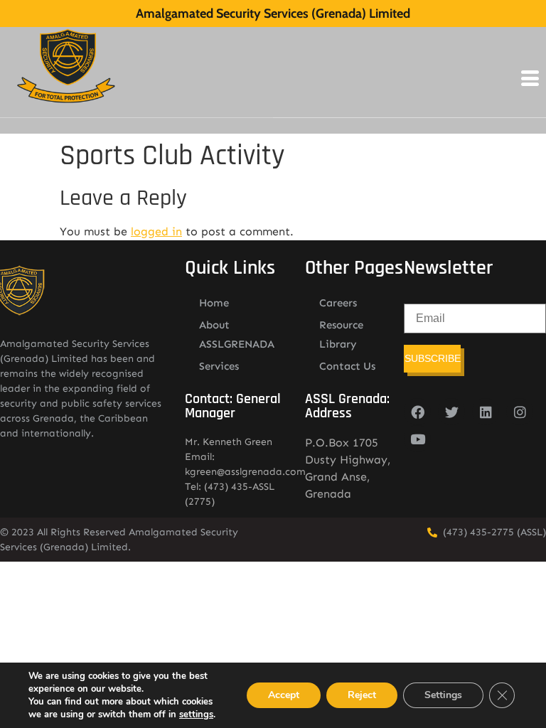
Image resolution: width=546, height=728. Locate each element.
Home (214, 302)
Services (219, 366)
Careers (338, 302)
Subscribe (433, 358)
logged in (156, 231)
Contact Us (347, 366)
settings (196, 714)
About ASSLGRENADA (236, 334)
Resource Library (341, 334)
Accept (283, 695)
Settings (443, 695)
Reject (362, 695)
